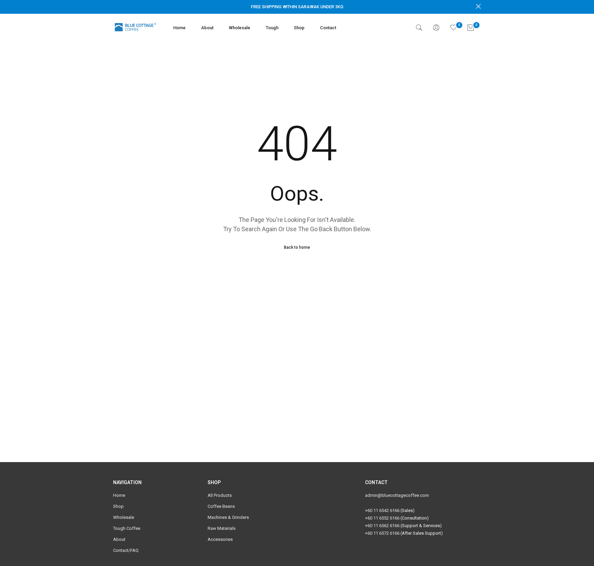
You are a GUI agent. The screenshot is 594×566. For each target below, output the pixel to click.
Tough (272, 27)
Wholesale (239, 27)
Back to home (297, 247)
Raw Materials (221, 528)
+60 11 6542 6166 (382, 510)
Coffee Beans (221, 506)
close (115, 6)
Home (179, 27)
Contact (328, 27)
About (207, 27)
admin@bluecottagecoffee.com (397, 495)
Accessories (220, 539)
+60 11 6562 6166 (382, 525)
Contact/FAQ (126, 550)
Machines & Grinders (228, 517)
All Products (220, 495)
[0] (453, 27)
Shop (299, 27)
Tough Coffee (126, 528)
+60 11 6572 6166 (382, 533)
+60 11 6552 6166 (382, 518)
